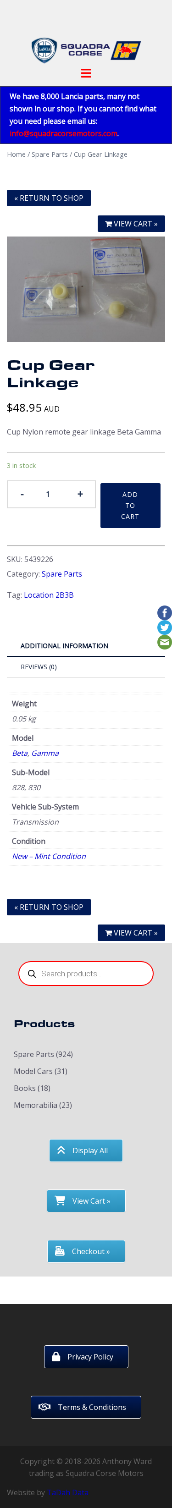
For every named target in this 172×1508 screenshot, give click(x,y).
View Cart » (135, 933)
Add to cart (130, 505)
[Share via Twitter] (164, 627)
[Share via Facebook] (164, 612)
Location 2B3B (49, 595)
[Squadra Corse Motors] (86, 36)
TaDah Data (68, 1492)
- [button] (22, 493)
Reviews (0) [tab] (39, 666)
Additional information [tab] (64, 645)
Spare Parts (50, 154)
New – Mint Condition (49, 856)
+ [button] (80, 493)
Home (16, 154)
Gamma (45, 753)
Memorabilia (35, 1105)
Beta (20, 753)
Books (25, 1088)
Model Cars (33, 1071)
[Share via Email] (164, 641)
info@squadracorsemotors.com (63, 133)
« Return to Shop (48, 198)
